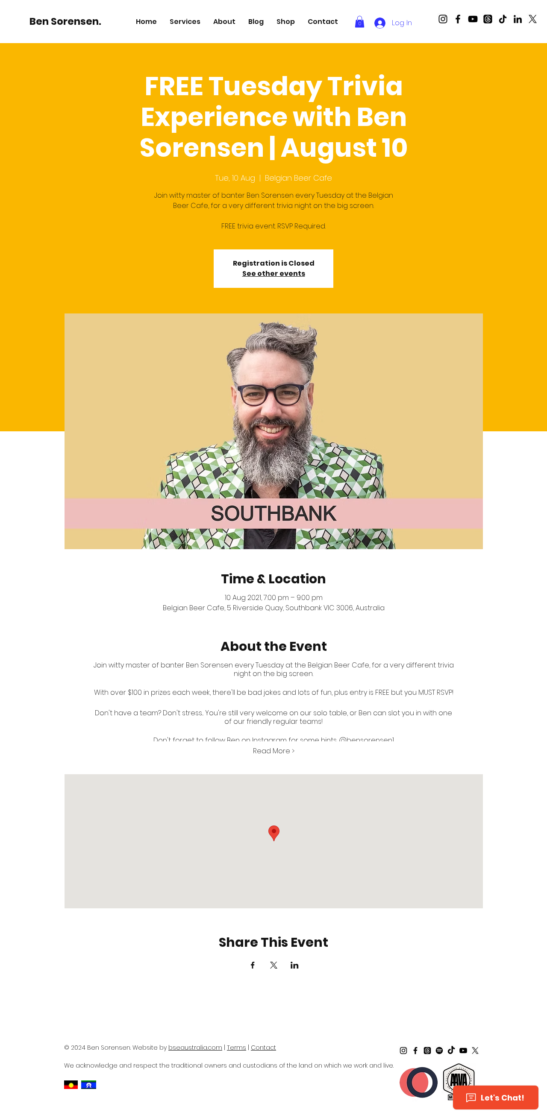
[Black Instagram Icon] (443, 19)
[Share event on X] (274, 965)
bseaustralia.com (195, 1047)
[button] (185, 21)
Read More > (273, 751)
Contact (263, 1047)
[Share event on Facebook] (253, 965)
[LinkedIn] (517, 19)
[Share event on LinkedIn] (295, 965)
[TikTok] (503, 19)
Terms (236, 1047)
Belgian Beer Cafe (338, 665)
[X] (532, 19)
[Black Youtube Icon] (473, 19)
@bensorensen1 (366, 740)
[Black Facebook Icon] (458, 19)
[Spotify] (439, 1050)
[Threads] (488, 19)
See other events (273, 273)
